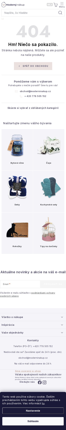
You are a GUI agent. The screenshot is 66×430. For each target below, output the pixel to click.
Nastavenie (33, 410)
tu (43, 403)
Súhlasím (33, 421)
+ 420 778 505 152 (35, 96)
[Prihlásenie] (49, 4)
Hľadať (60, 12)
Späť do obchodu (35, 66)
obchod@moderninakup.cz (35, 91)
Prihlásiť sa (53, 284)
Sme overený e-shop (28, 371)
